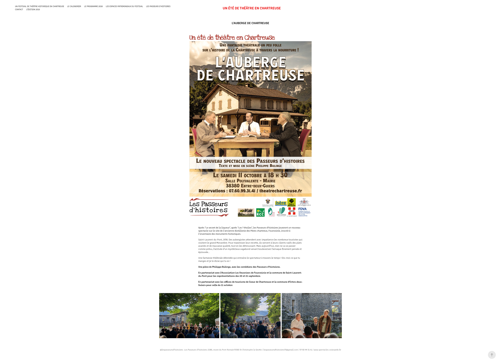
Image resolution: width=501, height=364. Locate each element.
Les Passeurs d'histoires (158, 6)
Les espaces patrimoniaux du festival (124, 6)
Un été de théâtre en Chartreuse (252, 7)
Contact (19, 9)
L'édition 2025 (33, 9)
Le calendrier (74, 6)
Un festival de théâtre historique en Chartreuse (39, 6)
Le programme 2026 (93, 6)
